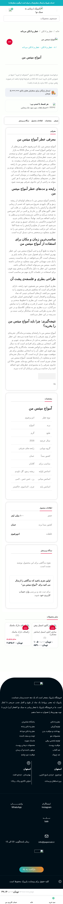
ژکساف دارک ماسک (20, 632)
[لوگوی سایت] (31, 10)
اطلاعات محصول (37, 121)
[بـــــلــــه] (46, 814)
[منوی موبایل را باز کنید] (59, 10)
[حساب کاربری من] (3, 10)
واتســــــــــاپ (17, 804)
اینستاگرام (46, 804)
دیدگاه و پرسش (24, 121)
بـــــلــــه (46, 818)
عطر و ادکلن (46, 47)
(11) (17, 635)
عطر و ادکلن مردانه (29, 31)
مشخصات (48, 121)
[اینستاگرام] (46, 800)
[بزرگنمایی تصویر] (52, 35)
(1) (45, 638)
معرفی (56, 121)
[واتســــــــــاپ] (16, 800)
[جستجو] (7, 18)
